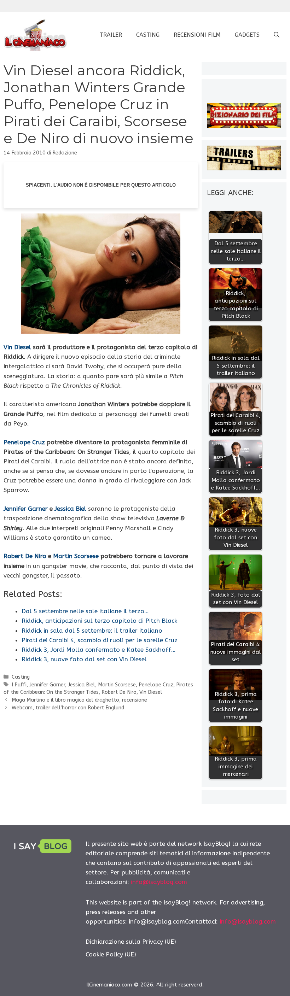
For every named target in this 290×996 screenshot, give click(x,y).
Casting (148, 34)
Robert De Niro (25, 555)
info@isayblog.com (159, 881)
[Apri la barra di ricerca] (276, 35)
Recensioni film (197, 34)
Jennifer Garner (26, 508)
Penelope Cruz (24, 442)
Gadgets (247, 34)
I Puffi (19, 685)
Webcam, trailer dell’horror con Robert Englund (68, 708)
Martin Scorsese (76, 555)
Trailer (111, 34)
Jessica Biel (70, 508)
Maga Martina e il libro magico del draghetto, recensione (79, 700)
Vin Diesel (17, 347)
